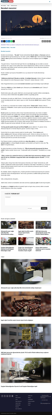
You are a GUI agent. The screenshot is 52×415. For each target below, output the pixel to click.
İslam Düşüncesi (18, 401)
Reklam (29, 403)
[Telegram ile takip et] (12, 396)
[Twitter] (4, 41)
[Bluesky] (7, 41)
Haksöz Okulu (18, 403)
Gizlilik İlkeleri (30, 399)
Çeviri (17, 399)
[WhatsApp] (11, 41)
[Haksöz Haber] (7, 1)
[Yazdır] (43, 41)
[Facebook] (2, 41)
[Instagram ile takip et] (10, 396)
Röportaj (17, 406)
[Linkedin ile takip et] (7, 396)
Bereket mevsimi (14, 5)
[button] (45, 41)
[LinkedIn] (9, 41)
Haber (8, 5)
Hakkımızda (30, 395)
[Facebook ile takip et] (2, 396)
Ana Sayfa (4, 5)
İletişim (29, 397)
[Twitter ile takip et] (4, 396)
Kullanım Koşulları (31, 401)
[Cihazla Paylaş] (14, 41)
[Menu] (50, 1)
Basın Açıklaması (19, 408)
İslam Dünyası (18, 397)
